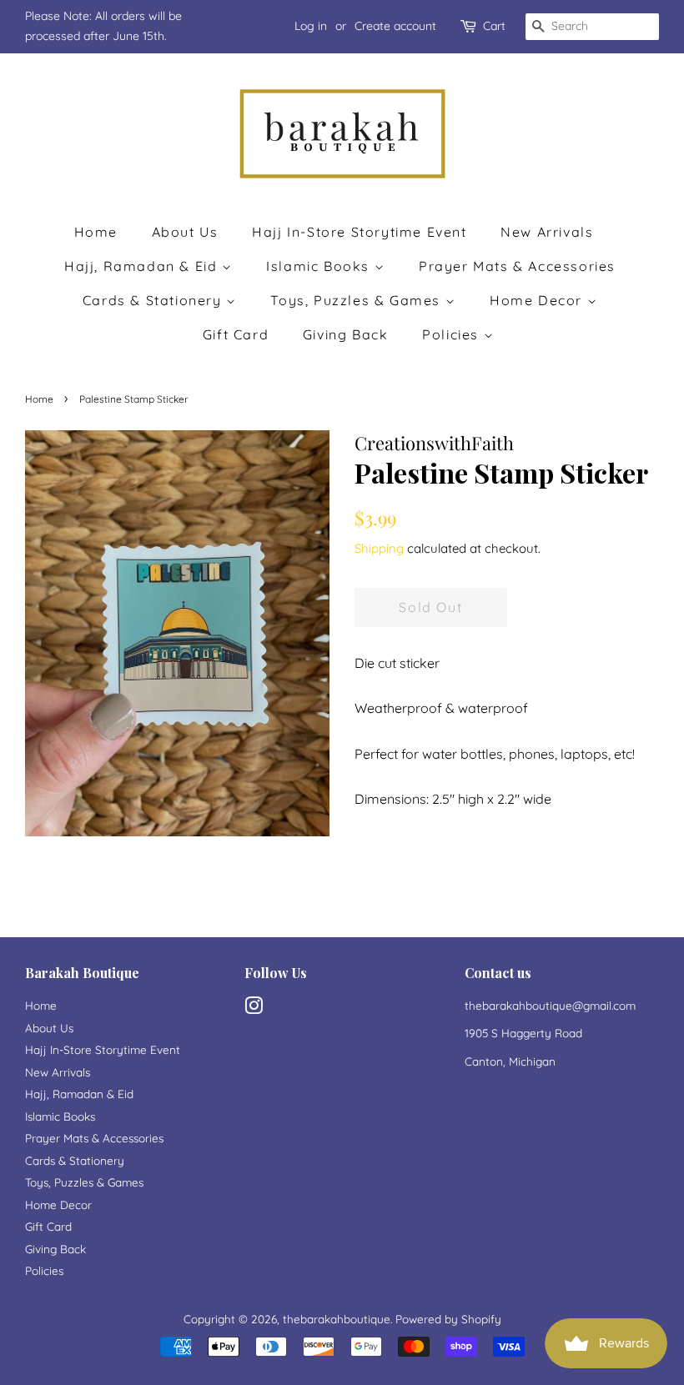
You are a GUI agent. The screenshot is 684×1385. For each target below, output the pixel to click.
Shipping (379, 548)
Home (96, 231)
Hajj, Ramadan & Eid (143, 266)
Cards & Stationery (154, 300)
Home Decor (538, 300)
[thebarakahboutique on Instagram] (253, 1008)
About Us (185, 231)
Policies (452, 334)
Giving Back (346, 334)
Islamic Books (320, 266)
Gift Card (236, 334)
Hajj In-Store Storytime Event (359, 231)
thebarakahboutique (336, 1319)
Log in (310, 25)
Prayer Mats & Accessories (517, 266)
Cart (494, 25)
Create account (395, 25)
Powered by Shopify (448, 1319)
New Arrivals (546, 231)
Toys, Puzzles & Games (357, 300)
